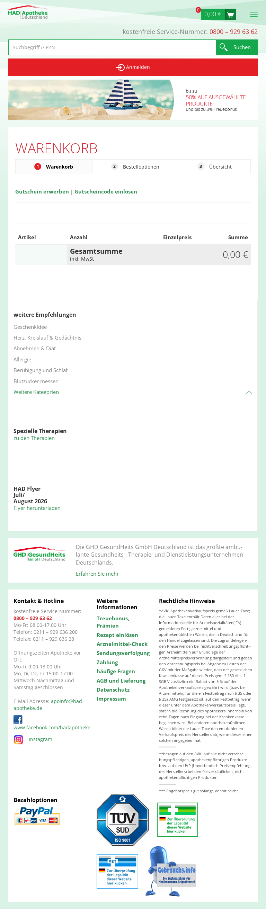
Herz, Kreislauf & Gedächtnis (47, 337)
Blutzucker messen (36, 381)
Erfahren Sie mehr (97, 573)
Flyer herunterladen (37, 507)
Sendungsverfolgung (123, 652)
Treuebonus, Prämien (113, 622)
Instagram (40, 739)
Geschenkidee (30, 326)
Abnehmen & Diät (35, 348)
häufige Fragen (116, 671)
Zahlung (107, 662)
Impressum (111, 698)
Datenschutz (113, 689)
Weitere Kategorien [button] (36, 391)
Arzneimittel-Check (122, 643)
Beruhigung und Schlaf (41, 370)
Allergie (22, 359)
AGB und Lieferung (121, 680)
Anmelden (137, 67)
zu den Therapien (34, 437)
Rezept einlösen (117, 634)
